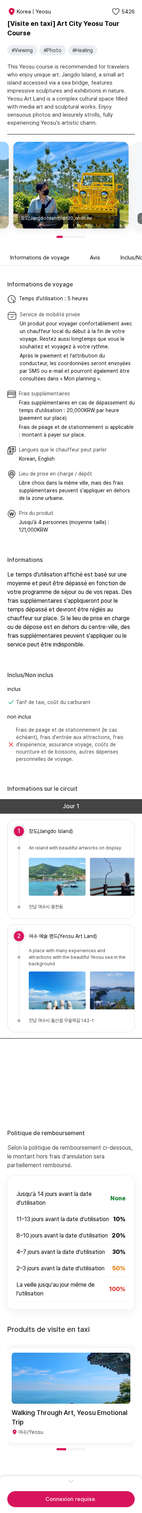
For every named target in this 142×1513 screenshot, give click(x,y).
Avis (95, 257)
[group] (71, 1395)
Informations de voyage (40, 257)
